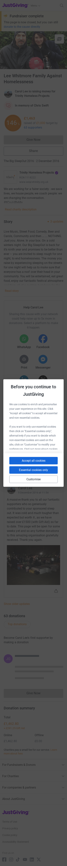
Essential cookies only (33, 470)
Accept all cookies (33, 460)
